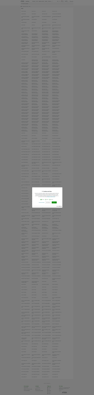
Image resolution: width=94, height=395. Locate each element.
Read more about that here (51, 196)
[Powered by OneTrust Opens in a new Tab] (59, 206)
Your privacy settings (41, 202)
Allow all (54, 202)
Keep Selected (48, 202)
